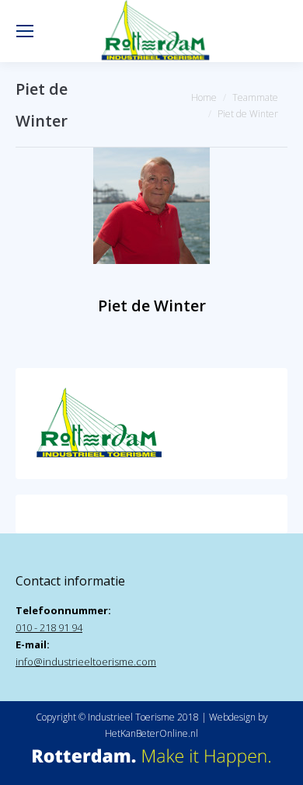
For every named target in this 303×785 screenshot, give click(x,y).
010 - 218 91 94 (49, 627)
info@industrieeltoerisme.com (86, 662)
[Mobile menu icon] (25, 31)
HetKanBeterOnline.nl (151, 733)
